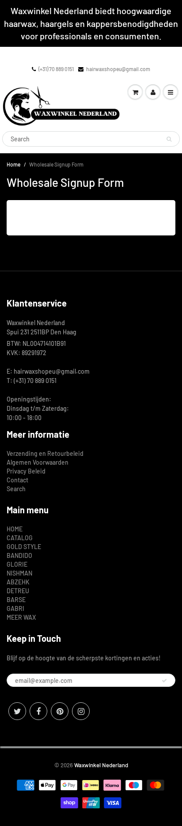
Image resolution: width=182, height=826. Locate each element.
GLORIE (17, 564)
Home (13, 164)
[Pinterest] (59, 711)
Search (16, 489)
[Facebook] (38, 711)
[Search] (169, 139)
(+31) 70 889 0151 (56, 69)
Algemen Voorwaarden (37, 462)
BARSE (16, 599)
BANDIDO (19, 555)
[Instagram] (81, 711)
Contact (17, 480)
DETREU (18, 591)
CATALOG (20, 538)
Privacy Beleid (26, 471)
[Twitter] (17, 711)
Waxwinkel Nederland (101, 765)
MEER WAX (21, 617)
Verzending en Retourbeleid (45, 453)
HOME (15, 529)
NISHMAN (19, 573)
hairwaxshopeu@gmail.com (118, 69)
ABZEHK (18, 582)
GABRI (15, 608)
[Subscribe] (164, 681)
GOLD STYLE (24, 546)
